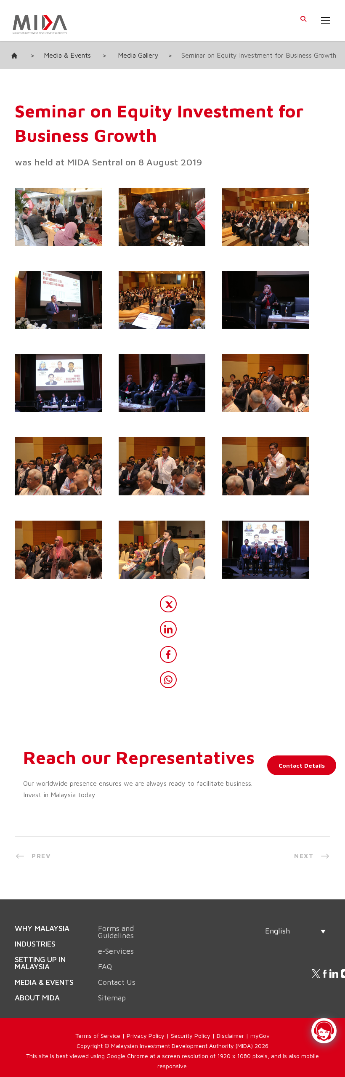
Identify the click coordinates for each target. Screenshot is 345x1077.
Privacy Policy (146, 1016)
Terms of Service (97, 1016)
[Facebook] (168, 654)
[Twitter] (168, 604)
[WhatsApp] (168, 679)
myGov (260, 1016)
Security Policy (190, 1016)
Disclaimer (230, 1016)
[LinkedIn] (168, 629)
